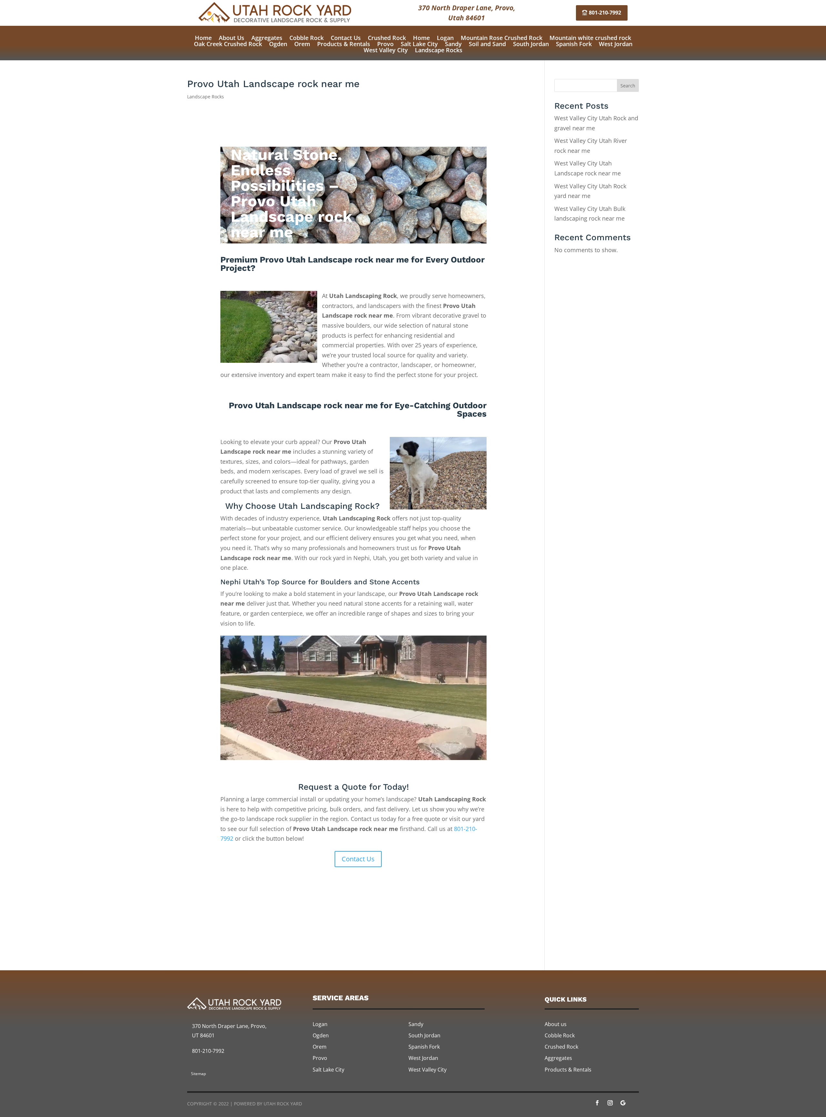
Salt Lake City (419, 44)
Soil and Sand (487, 44)
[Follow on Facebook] (597, 1103)
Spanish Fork (574, 44)
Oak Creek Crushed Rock (228, 44)
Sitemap (198, 1073)
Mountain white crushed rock (590, 37)
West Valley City (386, 50)
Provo (385, 44)
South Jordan (531, 44)
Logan (445, 37)
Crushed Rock (387, 37)
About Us (231, 37)
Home (203, 37)
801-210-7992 (605, 12)
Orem (302, 44)
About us (556, 1024)
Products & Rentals (343, 44)
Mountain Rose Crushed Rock (501, 37)
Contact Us (346, 37)
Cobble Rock (306, 37)
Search (627, 86)
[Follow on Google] (623, 1103)
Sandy (453, 44)
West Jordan (615, 44)
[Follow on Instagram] (610, 1103)
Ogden (278, 44)
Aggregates (266, 37)
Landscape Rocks (438, 50)
